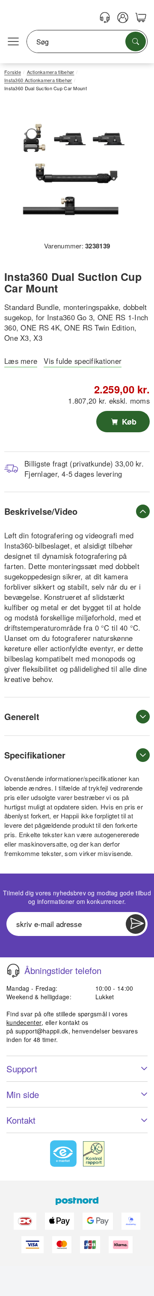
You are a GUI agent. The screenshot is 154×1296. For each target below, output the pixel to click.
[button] (73, 169)
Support (21, 1069)
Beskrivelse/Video (40, 511)
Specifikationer (34, 755)
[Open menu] (13, 41)
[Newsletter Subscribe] (135, 924)
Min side (22, 1094)
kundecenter (23, 1022)
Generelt (21, 716)
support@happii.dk (41, 1031)
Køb (128, 421)
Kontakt (21, 1120)
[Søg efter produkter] (135, 41)
